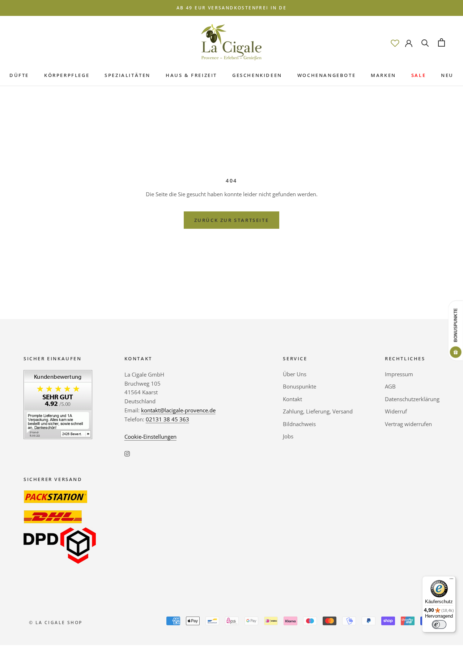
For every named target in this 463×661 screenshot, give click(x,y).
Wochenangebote (326, 75)
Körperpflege (66, 75)
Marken (383, 75)
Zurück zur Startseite (231, 220)
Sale (418, 75)
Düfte (19, 75)
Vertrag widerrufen (408, 424)
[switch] (439, 624)
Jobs (288, 436)
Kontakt (292, 399)
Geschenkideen (257, 75)
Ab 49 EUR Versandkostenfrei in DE (231, 8)
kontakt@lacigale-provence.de (178, 410)
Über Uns (294, 374)
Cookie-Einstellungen (150, 436)
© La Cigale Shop (55, 622)
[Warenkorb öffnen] (441, 42)
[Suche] (425, 42)
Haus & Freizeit (191, 75)
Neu (447, 75)
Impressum (399, 374)
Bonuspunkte (299, 386)
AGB (390, 386)
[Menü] (451, 580)
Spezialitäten (127, 75)
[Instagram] (127, 453)
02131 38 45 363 (167, 419)
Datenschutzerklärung (412, 399)
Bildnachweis (299, 424)
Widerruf (396, 411)
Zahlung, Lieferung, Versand (318, 411)
